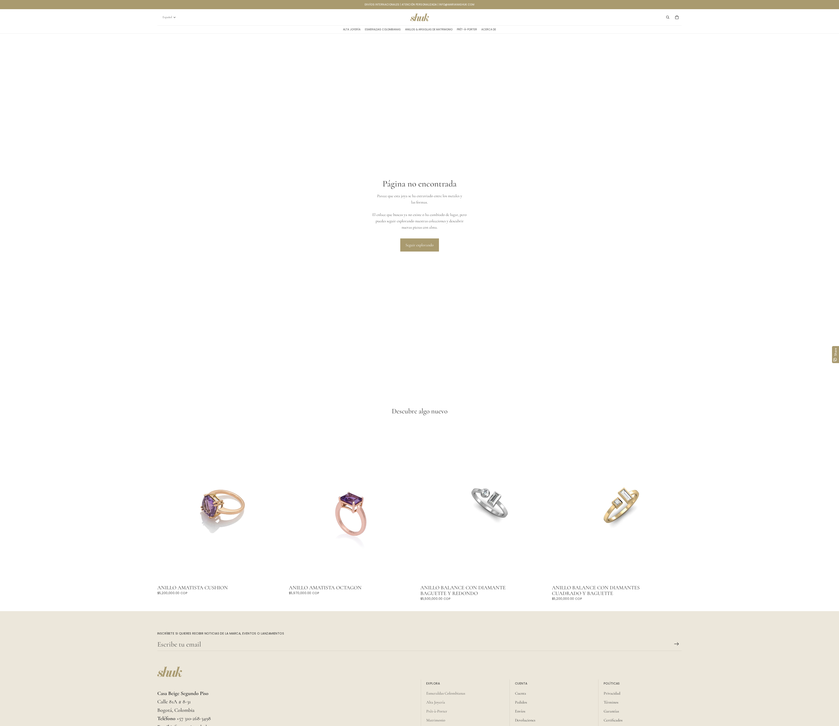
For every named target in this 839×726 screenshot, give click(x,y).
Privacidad (612, 693)
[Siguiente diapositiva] (543, 502)
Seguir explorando (420, 245)
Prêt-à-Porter (436, 711)
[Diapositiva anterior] (426, 502)
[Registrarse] (676, 644)
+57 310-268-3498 (194, 718)
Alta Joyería (435, 702)
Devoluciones (525, 720)
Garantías (611, 711)
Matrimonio (435, 720)
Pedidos (521, 702)
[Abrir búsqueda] (668, 17)
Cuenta (520, 693)
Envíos (520, 711)
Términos (611, 702)
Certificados (613, 720)
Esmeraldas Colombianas (445, 693)
